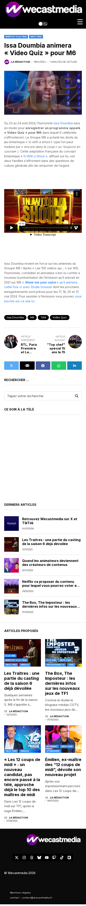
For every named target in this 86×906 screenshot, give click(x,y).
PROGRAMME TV (55, 664)
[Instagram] (24, 857)
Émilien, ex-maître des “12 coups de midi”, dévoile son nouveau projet (63, 767)
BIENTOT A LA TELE (16, 36)
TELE (71, 664)
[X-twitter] (16, 857)
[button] (43, 24)
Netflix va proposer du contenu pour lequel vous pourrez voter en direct (50, 585)
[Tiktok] (62, 857)
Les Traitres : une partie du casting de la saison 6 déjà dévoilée (51, 542)
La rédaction (20, 62)
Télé (43, 317)
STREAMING (53, 751)
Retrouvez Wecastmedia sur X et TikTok (49, 521)
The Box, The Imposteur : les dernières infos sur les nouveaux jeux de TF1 (49, 606)
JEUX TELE (36, 36)
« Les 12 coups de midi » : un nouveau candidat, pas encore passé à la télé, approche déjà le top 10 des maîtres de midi (22, 777)
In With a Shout (34, 156)
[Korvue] (69, 857)
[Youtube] (47, 857)
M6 (32, 317)
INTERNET (52, 746)
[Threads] (31, 857)
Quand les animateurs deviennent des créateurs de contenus (50, 563)
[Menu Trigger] (80, 21)
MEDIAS (25, 664)
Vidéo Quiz (60, 317)
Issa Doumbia (63, 123)
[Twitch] (54, 857)
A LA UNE (10, 655)
